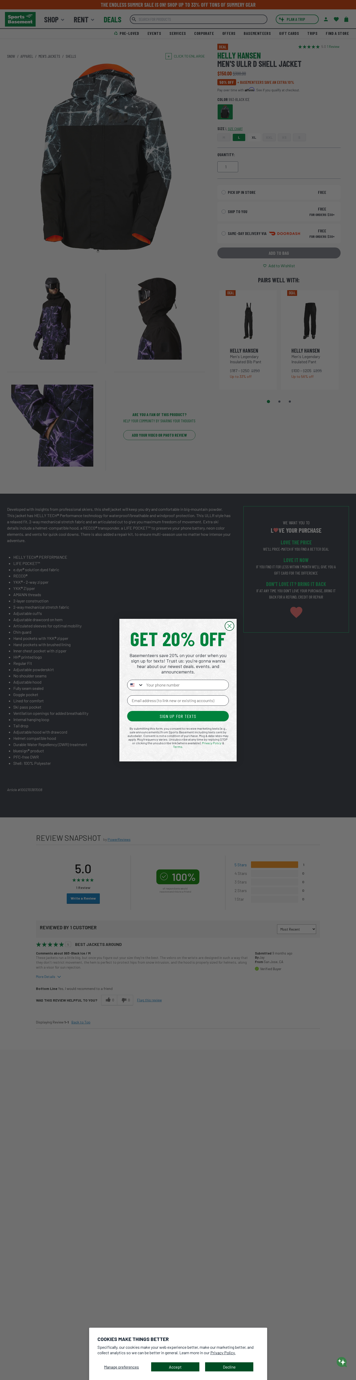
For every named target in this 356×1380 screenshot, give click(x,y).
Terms (177, 746)
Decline (229, 1366)
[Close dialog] (229, 626)
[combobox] (135, 685)
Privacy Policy (212, 743)
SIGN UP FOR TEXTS (178, 716)
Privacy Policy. (223, 1352)
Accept (175, 1366)
